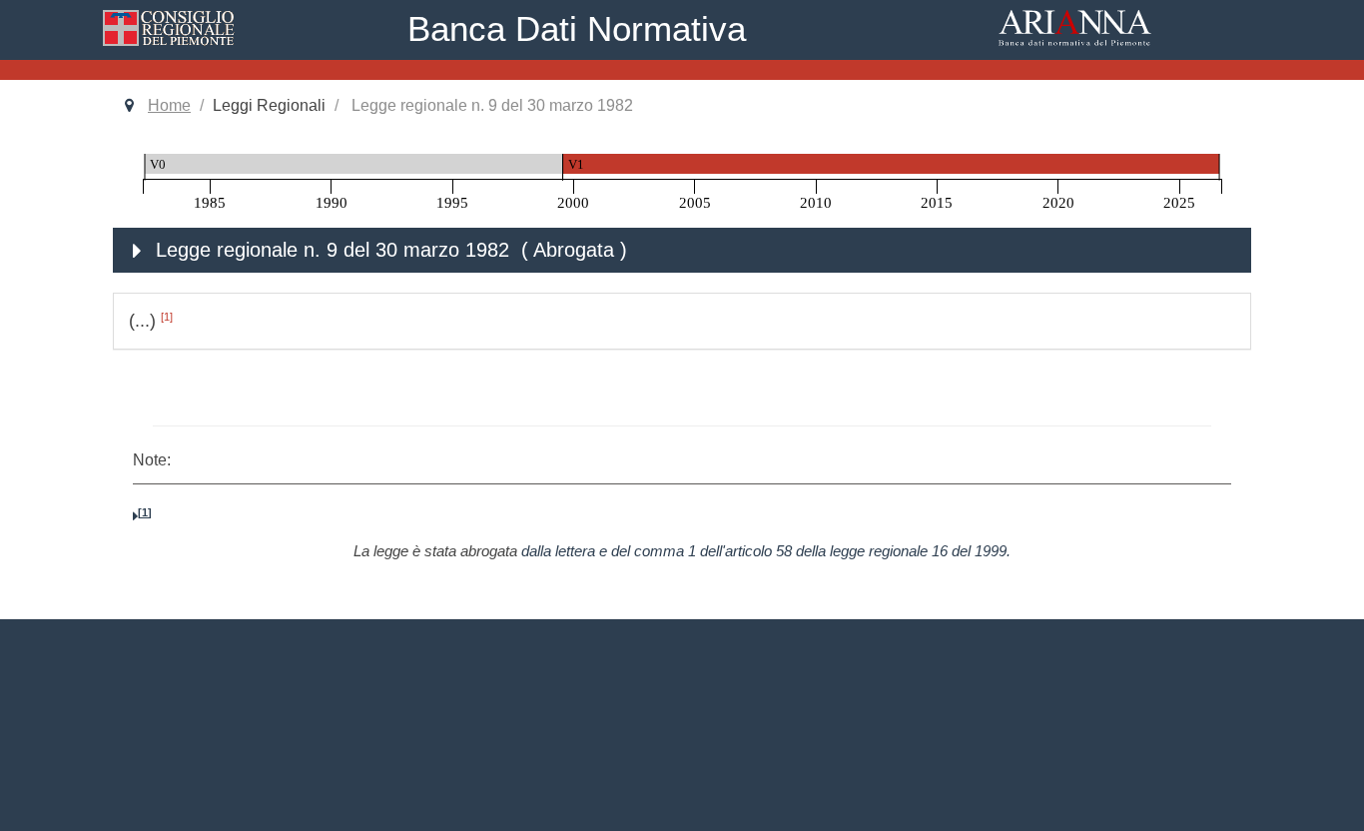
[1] (167, 317)
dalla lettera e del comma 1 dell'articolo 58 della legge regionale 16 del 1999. (766, 551)
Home (169, 105)
